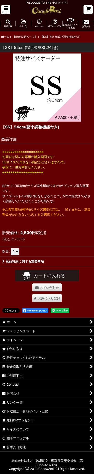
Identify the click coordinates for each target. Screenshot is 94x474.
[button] (5, 9)
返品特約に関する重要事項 (25, 261)
